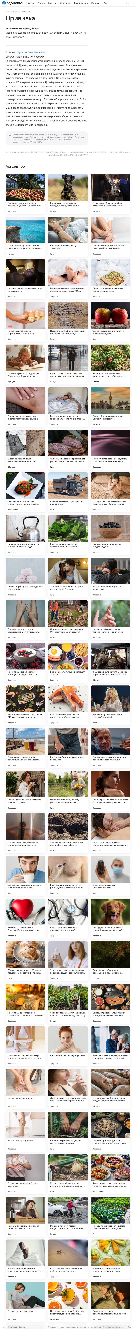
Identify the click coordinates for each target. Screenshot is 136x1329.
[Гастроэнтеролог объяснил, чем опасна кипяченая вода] (25, 535)
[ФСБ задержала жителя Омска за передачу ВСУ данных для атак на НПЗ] (110, 663)
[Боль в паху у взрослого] (25, 1302)
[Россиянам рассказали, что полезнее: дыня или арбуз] (110, 1259)
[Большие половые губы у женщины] (68, 237)
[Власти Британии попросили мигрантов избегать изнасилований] (110, 407)
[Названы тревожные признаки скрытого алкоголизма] (25, 1217)
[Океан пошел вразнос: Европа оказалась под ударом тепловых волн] (25, 237)
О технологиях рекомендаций (114, 1327)
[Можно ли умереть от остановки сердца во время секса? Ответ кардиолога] (68, 279)
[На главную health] (14, 3)
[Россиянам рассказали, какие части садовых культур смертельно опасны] (68, 1132)
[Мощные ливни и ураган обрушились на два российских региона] (68, 1217)
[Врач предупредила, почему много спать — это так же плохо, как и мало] (68, 407)
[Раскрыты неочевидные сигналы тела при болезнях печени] (110, 237)
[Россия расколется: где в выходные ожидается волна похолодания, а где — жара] (68, 194)
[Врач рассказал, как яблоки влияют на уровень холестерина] (25, 194)
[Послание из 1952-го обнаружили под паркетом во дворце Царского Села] (68, 322)
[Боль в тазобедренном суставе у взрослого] (68, 748)
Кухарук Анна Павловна (31, 52)
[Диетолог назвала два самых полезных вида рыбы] (110, 279)
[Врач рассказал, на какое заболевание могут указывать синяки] (25, 620)
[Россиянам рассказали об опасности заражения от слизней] (25, 1004)
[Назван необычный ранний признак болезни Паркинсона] (110, 620)
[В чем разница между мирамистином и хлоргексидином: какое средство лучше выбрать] (110, 876)
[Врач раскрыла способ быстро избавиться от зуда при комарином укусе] (68, 1259)
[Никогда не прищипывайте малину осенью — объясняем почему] (110, 364)
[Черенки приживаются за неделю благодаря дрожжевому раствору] (68, 1004)
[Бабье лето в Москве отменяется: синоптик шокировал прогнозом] (68, 364)
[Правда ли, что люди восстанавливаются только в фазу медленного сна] (110, 1302)
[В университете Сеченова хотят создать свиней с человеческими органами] (110, 1089)
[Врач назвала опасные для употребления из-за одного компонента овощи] (68, 535)
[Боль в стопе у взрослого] (25, 1089)
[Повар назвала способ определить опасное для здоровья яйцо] (25, 322)
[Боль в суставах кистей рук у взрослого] (25, 1174)
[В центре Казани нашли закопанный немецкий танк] (25, 450)
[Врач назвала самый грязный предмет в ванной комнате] (25, 833)
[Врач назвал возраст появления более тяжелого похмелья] (110, 748)
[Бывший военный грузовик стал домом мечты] (68, 492)
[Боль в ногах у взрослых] (25, 1132)
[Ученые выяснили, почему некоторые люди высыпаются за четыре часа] (25, 1259)
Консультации (11, 11)
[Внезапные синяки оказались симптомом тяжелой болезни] (25, 407)
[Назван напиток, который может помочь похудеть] (25, 791)
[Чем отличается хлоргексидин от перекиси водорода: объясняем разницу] (68, 961)
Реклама (22, 1327)
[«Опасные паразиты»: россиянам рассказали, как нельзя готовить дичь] (68, 450)
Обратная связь (94, 1327)
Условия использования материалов (72, 1327)
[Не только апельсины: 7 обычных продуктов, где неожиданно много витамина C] (68, 1302)
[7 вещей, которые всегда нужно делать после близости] (68, 578)
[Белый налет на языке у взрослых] (68, 1046)
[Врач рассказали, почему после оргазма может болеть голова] (110, 492)
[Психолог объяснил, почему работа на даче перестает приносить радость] (68, 791)
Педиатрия (25, 11)
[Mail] (4, 3)
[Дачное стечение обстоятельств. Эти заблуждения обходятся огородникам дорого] (68, 620)
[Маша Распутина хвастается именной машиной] (110, 705)
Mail (4, 1327)
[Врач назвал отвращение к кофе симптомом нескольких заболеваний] (25, 876)
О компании (12, 1327)
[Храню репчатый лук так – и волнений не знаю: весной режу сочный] (68, 1174)
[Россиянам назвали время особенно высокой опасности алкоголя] (25, 748)
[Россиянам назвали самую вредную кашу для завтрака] (25, 663)
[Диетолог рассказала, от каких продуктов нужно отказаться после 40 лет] (110, 1004)
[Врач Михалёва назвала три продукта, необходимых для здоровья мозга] (68, 705)
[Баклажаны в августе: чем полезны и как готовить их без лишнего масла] (25, 492)
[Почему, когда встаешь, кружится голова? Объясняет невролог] (110, 450)
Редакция (52, 1327)
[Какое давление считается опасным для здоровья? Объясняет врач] (68, 919)
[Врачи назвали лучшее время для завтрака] (68, 663)
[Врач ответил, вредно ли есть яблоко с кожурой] (110, 322)
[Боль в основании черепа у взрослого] (110, 578)
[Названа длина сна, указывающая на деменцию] (25, 279)
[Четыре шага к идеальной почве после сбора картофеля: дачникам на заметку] (68, 833)
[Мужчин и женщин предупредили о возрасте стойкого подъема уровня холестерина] (110, 1046)
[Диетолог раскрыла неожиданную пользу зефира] (25, 578)
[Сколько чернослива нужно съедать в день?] (110, 535)
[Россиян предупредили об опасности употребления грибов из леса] (110, 1132)
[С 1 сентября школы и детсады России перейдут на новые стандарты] (25, 364)
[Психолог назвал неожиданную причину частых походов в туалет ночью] (25, 1046)
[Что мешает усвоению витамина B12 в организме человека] (25, 705)
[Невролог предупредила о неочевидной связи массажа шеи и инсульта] (110, 833)
